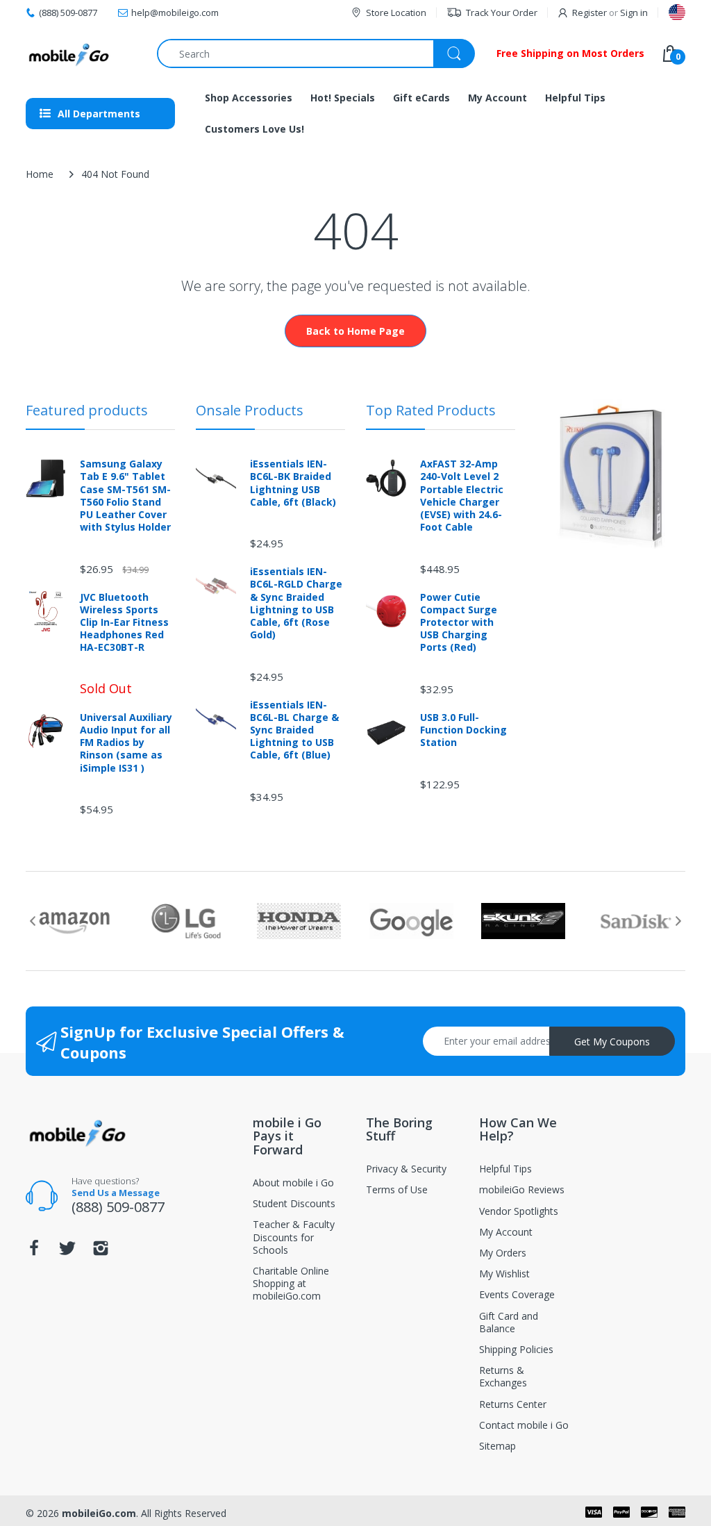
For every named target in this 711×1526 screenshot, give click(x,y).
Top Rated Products (431, 410)
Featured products (87, 410)
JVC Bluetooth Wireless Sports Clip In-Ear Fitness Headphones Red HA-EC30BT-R (124, 622)
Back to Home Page (355, 331)
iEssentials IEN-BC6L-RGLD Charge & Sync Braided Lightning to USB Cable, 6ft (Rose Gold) (296, 603)
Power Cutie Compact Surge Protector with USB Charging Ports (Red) (458, 622)
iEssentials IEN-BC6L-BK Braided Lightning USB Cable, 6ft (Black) (293, 483)
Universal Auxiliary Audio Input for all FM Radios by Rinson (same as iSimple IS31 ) (126, 742)
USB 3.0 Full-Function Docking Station (463, 730)
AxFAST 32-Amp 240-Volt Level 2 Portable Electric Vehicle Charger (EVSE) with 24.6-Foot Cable (461, 495)
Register (589, 12)
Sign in (634, 12)
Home (39, 174)
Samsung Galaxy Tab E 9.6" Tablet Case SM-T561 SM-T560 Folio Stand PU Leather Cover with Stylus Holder (125, 495)
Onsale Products (249, 410)
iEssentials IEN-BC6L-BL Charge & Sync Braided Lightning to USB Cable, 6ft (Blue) (294, 730)
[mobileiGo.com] (69, 53)
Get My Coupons (612, 1041)
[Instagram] (100, 1252)
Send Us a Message (116, 1192)
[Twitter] (67, 1252)
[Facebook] (34, 1252)
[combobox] (315, 53)
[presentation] (33, 921)
